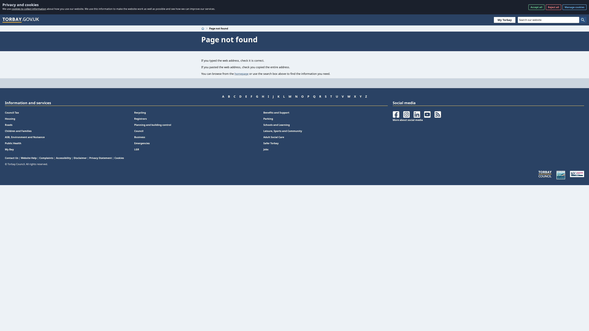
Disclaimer (80, 158)
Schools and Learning (276, 125)
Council (138, 131)
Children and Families (18, 131)
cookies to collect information (29, 9)
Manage (574, 7)
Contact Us (11, 158)
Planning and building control (152, 125)
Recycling (140, 112)
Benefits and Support (276, 112)
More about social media (408, 120)
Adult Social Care (273, 137)
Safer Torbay (271, 143)
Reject (553, 7)
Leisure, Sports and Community (282, 131)
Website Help (29, 158)
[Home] (202, 28)
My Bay (9, 149)
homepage (241, 74)
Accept (536, 7)
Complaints (46, 158)
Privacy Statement (100, 158)
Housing (10, 118)
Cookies (119, 158)
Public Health (13, 143)
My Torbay (505, 20)
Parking (268, 118)
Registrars (140, 118)
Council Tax (12, 112)
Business (139, 137)
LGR (136, 149)
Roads (8, 125)
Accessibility (63, 158)
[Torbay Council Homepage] (20, 20)
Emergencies (142, 143)
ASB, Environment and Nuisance (25, 137)
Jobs (265, 149)
